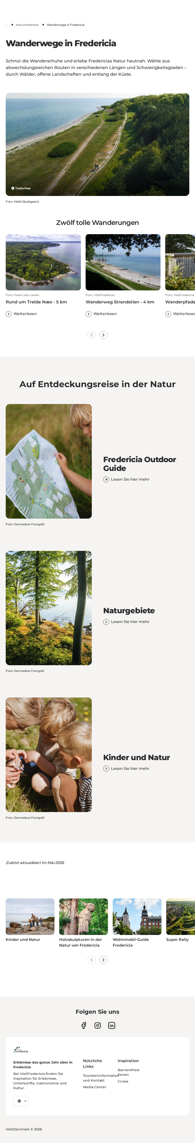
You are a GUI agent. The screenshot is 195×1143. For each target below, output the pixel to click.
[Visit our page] (83, 1025)
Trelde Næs (23, 188)
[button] (43, 305)
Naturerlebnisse (27, 25)
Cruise (123, 1081)
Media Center (94, 1087)
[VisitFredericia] (20, 1048)
